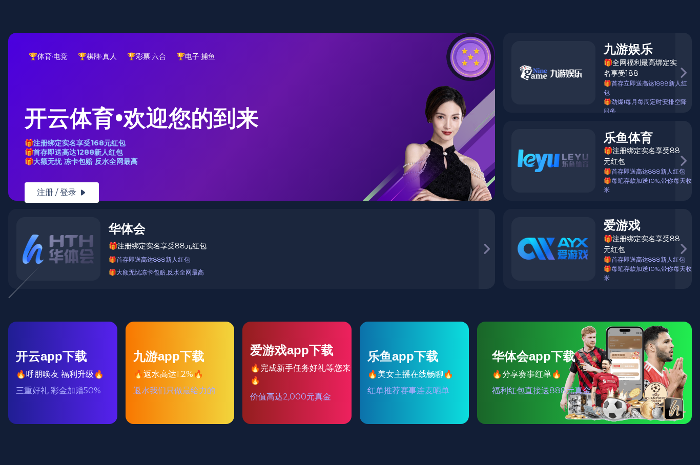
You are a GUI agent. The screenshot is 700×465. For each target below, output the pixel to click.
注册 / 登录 (62, 192)
